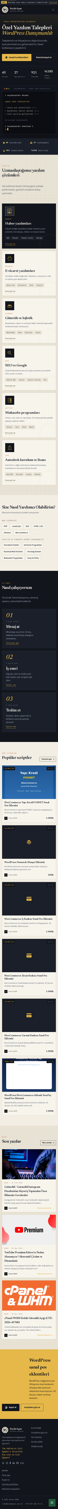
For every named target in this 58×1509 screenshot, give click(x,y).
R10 (22, 1463)
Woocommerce (21, 532)
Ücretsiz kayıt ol (43, 57)
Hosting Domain (34, 551)
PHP (5, 526)
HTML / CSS (38, 526)
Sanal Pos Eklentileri (18, 57)
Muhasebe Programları (13, 558)
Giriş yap (6, 1475)
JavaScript (16, 526)
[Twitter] (3, 1463)
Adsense (7, 532)
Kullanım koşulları (11, 1489)
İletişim (53, 2)
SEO (27, 526)
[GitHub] (17, 1463)
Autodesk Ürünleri (11, 545)
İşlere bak (11, 726)
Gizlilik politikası (10, 1484)
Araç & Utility (33, 558)
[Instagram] (7, 1463)
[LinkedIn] (14, 1463)
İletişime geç (12, 643)
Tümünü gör (46, 759)
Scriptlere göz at (32, 1407)
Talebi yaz (11, 685)
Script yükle (37, 1441)
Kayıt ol (12, 1407)
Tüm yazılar (47, 1142)
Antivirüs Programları (33, 545)
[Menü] (53, 9)
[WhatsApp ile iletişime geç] (52, 1502)
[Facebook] (10, 1463)
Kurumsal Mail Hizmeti (13, 551)
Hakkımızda (37, 1446)
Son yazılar (36, 1437)
